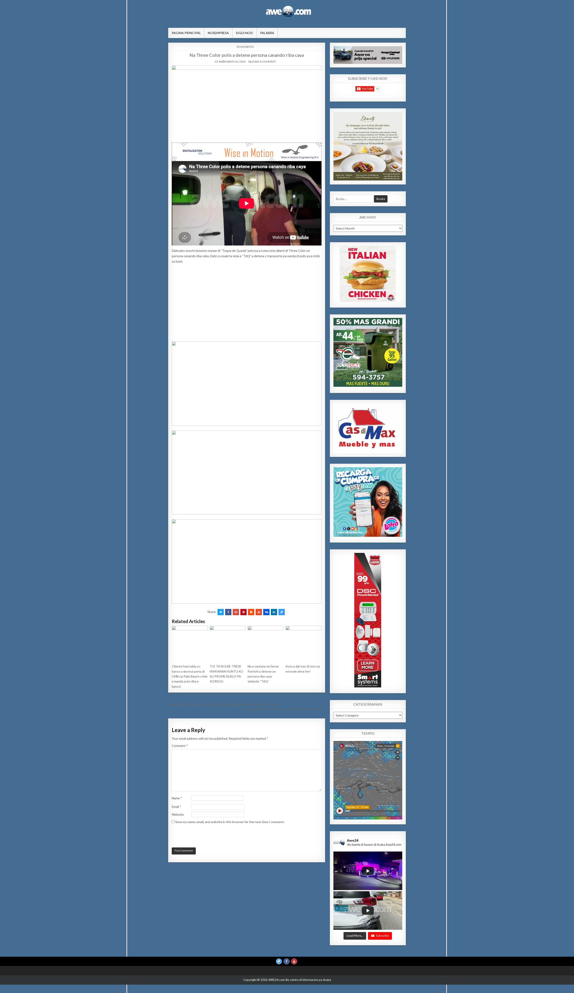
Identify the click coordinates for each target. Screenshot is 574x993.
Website (178, 814)
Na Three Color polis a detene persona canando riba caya (246, 55)
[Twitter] (279, 961)
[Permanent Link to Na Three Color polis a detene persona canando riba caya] (247, 102)
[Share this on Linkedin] (274, 612)
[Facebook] (286, 961)
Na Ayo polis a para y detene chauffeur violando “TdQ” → (285, 709)
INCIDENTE (247, 46)
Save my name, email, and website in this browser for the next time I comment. (230, 822)
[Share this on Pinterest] (243, 612)
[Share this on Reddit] (251, 612)
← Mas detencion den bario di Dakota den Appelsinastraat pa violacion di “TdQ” (223, 704)
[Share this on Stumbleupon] (259, 612)
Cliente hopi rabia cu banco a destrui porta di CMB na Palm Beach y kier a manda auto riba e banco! (190, 676)
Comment (180, 745)
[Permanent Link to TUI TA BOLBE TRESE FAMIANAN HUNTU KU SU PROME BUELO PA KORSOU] (228, 644)
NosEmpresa (218, 33)
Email (176, 806)
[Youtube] (294, 961)
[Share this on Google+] (236, 612)
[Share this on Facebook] (228, 612)
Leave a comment (263, 61)
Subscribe (382, 935)
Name (177, 798)
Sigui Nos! (244, 33)
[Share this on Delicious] (281, 612)
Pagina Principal (186, 33)
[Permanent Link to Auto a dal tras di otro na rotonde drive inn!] (303, 644)
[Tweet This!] (220, 612)
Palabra (267, 33)
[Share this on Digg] (266, 612)
